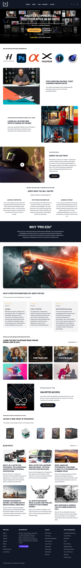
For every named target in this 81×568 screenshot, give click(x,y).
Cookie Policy (67, 535)
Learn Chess (6, 552)
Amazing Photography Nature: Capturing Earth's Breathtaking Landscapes (14, 503)
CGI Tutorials (48, 541)
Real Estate (48, 552)
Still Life (47, 554)
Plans (4, 546)
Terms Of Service (68, 552)
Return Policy (67, 544)
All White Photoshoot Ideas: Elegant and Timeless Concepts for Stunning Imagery (40, 504)
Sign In (5, 533)
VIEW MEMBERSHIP (34, 30)
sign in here (41, 34)
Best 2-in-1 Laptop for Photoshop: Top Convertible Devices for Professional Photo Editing (14, 468)
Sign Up (5, 535)
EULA (65, 541)
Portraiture (48, 535)
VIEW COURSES (48, 30)
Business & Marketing (50, 538)
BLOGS (52, 4)
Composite (48, 546)
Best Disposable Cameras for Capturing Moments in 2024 (65, 507)
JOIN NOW (54, 176)
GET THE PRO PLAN (48, 405)
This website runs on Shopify (18, 563)
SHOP (33, 4)
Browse (5, 541)
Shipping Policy (68, 546)
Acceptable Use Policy (69, 533)
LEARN (28, 4)
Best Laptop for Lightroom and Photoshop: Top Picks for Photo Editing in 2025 (40, 467)
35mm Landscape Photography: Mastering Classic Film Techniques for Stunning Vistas (66, 468)
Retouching (48, 549)
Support (5, 538)
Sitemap (66, 554)
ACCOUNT (45, 4)
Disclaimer (66, 538)
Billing (4, 544)
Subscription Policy (69, 549)
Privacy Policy (67, 557)
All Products (48, 533)
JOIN (39, 4)
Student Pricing (7, 549)
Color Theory (48, 544)
